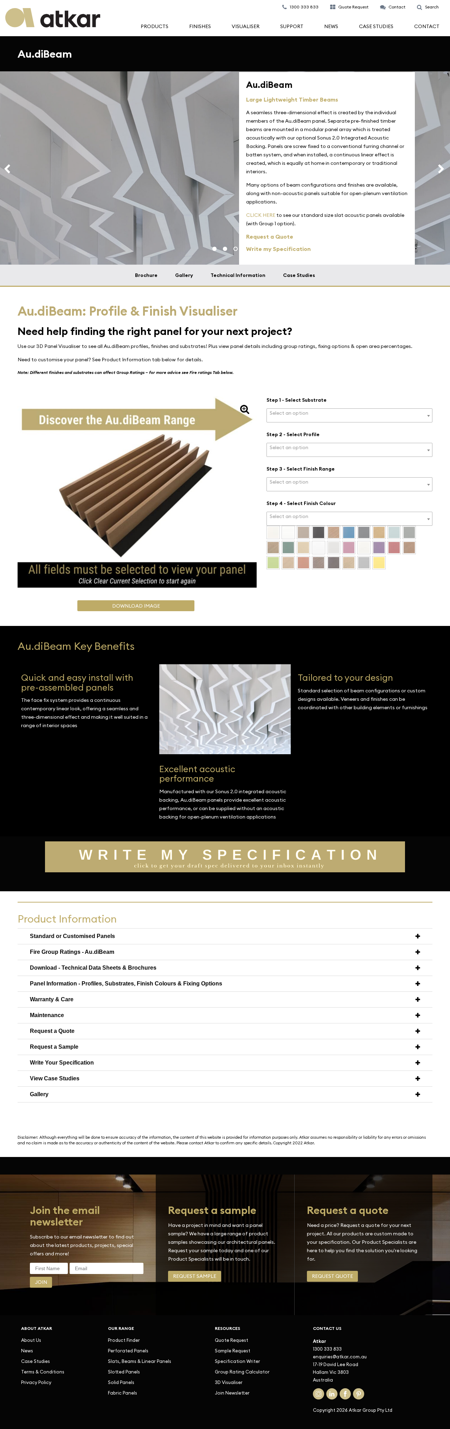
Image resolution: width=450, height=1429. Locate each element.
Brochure (146, 275)
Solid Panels (121, 1382)
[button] (244, 409)
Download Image (136, 604)
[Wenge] (333, 562)
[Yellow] (379, 562)
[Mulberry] (348, 547)
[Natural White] (363, 547)
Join (41, 1282)
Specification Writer (237, 1361)
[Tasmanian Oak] (288, 562)
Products (154, 26)
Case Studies (376, 26)
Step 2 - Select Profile (293, 434)
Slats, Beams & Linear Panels (139, 1361)
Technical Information (238, 275)
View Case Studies (54, 1078)
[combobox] (349, 415)
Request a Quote (52, 1031)
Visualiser (245, 26)
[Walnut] (318, 562)
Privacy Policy (36, 1382)
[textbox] (349, 413)
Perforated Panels (128, 1350)
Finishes (200, 26)
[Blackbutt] (333, 532)
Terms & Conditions (42, 1372)
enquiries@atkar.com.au (340, 1356)
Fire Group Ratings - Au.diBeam (72, 952)
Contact (426, 26)
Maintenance (47, 1015)
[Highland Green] (288, 547)
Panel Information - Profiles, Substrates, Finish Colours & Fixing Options (126, 984)
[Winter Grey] (363, 562)
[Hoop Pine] (303, 547)
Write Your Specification (62, 1063)
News (331, 26)
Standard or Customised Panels (72, 936)
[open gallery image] (224, 752)
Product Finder (124, 1340)
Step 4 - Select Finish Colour (301, 503)
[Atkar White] (288, 532)
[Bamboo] (303, 532)
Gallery (184, 275)
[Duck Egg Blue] (394, 532)
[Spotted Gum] (409, 547)
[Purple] (379, 547)
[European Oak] (273, 547)
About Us (31, 1340)
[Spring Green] (273, 562)
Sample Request (232, 1350)
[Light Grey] (333, 547)
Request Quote (332, 1276)
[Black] (318, 532)
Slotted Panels (124, 1372)
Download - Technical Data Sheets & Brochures (93, 968)
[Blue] (348, 532)
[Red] (394, 547)
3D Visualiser (229, 1382)
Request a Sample (54, 1047)
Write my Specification (278, 248)
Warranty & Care (51, 999)
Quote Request (231, 1340)
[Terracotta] (303, 562)
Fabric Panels (122, 1393)
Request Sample (194, 1276)
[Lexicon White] (318, 547)
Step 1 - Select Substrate (296, 400)
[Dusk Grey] (409, 532)
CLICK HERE (260, 215)
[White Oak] (348, 562)
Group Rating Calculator (242, 1372)
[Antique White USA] (273, 532)
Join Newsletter (232, 1393)
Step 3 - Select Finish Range (300, 469)
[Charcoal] (363, 532)
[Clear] (379, 532)
